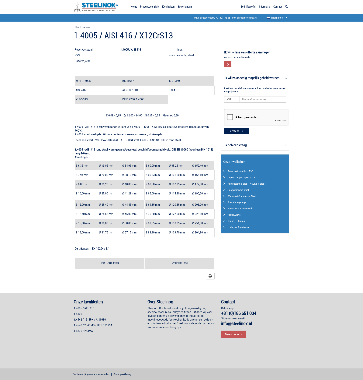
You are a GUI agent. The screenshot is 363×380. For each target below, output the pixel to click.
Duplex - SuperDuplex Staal (241, 177)
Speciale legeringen (237, 202)
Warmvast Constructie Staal (242, 196)
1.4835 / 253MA (83, 330)
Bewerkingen (185, 6)
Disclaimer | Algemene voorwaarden (91, 374)
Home (134, 6)
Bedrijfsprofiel (248, 6)
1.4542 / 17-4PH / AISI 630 (90, 319)
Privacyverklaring (122, 374)
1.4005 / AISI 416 (84, 308)
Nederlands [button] (277, 17)
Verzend (235, 131)
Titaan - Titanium (236, 221)
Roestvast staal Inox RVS (240, 171)
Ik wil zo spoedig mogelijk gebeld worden (252, 78)
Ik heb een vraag (236, 145)
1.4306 (78, 313)
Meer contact (233, 334)
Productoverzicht (149, 6)
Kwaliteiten (168, 6)
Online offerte (180, 262)
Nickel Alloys (234, 215)
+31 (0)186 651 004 (226, 17)
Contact (277, 6)
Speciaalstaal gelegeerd (240, 208)
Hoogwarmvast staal (238, 190)
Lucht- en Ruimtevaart (239, 227)
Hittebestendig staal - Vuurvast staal (246, 184)
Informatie (264, 6)
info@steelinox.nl (248, 17)
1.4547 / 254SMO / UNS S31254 (93, 325)
